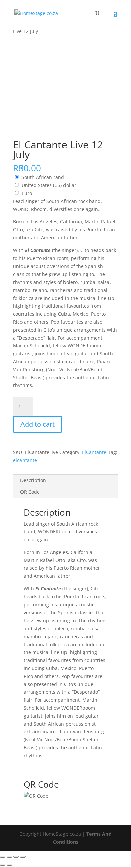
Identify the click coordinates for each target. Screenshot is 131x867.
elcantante (25, 460)
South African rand (42, 177)
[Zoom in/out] (23, 857)
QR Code (30, 492)
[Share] (9, 857)
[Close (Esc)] (2, 857)
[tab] (65, 480)
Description (33, 480)
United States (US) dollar (48, 185)
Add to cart (37, 424)
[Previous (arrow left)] (2, 865)
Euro (26, 193)
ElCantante (94, 452)
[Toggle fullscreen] (16, 857)
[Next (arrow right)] (9, 865)
